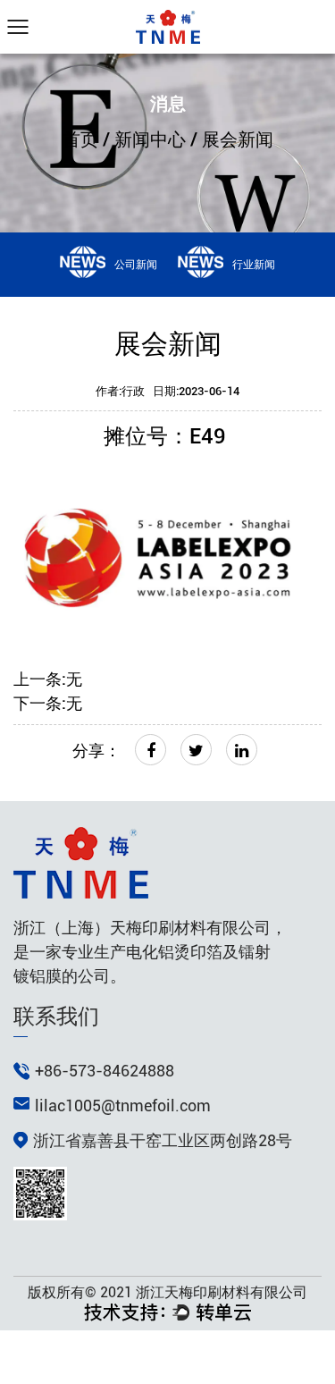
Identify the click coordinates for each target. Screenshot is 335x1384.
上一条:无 (47, 679)
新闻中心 (150, 139)
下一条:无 (47, 703)
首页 (80, 139)
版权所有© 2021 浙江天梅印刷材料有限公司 (167, 1292)
